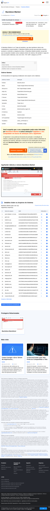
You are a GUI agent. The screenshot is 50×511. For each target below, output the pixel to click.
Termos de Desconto (21, 446)
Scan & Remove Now (23, 38)
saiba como (34, 408)
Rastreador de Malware (18, 469)
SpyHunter (3, 465)
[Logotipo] (5, 2)
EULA (20, 35)
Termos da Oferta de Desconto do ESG (8, 488)
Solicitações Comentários (43, 470)
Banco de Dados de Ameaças (7, 6)
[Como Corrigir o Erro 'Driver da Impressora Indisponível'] (12, 350)
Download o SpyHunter (17, 150)
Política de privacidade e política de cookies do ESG (11, 484)
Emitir (3, 362)
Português (44, 2)
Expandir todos (38, 205)
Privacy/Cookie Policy (28, 35)
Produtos (3, 463)
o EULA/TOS (41, 407)
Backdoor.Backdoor (9, 331)
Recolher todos (45, 205)
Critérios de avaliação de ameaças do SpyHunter (32, 493)
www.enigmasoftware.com (11, 424)
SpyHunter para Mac (30, 467)
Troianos (18, 6)
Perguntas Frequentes (23, 397)
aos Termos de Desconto (13, 408)
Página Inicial (4, 493)
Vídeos (15, 471)
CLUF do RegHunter (5, 481)
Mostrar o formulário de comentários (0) (10, 304)
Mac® (41, 154)
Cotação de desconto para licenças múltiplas (36, 150)
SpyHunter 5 (28, 465)
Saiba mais (29, 509)
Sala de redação (42, 465)
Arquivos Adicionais (6, 299)
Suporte (28, 463)
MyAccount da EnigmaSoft (32, 432)
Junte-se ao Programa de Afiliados (44, 468)
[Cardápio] (47, 2)
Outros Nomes (5, 64)
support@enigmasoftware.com (6, 432)
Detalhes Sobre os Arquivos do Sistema (11, 68)
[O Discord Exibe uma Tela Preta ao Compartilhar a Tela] (37, 350)
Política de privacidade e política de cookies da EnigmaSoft (12, 483)
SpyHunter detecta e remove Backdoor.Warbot (13, 66)
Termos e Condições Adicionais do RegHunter (25, 495)
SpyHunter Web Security (6, 467)
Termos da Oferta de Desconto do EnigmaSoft (10, 486)
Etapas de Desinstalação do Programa (14, 493)
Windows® (36, 154)
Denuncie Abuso (42, 472)
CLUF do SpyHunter (5, 479)
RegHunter (28, 472)
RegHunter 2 (3, 469)
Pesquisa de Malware (17, 463)
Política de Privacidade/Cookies (11, 446)
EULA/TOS (3, 446)
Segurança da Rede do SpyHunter (30, 470)
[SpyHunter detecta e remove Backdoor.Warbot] (22, 196)
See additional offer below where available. (10, 35)
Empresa (41, 463)
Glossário (15, 473)
